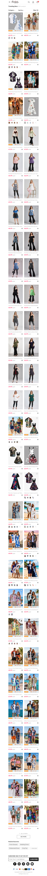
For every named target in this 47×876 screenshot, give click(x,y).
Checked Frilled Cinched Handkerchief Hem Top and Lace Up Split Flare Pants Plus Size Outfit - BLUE (15, 252)
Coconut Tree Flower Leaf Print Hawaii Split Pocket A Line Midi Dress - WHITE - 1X (31, 118)
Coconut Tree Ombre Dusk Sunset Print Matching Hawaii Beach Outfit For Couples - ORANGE (15, 118)
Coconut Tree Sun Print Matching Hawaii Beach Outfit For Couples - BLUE (31, 773)
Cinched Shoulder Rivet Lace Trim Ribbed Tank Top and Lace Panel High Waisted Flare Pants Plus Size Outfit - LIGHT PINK (15, 173)
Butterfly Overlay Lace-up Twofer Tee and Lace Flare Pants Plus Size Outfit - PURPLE (31, 173)
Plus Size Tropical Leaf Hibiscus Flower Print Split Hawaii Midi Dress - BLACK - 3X (15, 493)
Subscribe (34, 859)
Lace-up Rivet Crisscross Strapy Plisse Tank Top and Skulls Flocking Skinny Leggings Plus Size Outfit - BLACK (15, 384)
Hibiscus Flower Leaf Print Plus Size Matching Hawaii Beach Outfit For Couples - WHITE (15, 33)
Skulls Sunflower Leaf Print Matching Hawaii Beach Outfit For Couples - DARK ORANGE (31, 551)
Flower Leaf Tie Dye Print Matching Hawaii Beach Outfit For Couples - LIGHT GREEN (31, 694)
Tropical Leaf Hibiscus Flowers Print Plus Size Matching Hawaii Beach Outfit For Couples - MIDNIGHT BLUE (31, 580)
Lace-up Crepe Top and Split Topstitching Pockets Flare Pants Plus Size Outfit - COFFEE (15, 147)
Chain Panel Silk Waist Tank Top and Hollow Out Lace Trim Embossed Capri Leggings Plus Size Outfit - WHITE (31, 200)
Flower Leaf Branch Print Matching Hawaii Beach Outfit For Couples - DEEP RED (31, 639)
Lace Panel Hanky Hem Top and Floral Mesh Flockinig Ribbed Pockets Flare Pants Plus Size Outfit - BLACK (15, 305)
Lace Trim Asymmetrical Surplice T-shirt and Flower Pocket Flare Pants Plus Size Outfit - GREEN (15, 358)
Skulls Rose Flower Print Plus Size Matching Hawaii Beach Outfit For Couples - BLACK (15, 91)
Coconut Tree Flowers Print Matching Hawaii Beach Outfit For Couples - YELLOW (15, 639)
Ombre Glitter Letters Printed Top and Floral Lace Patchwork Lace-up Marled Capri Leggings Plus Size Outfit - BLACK (31, 332)
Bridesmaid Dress (14, 848)
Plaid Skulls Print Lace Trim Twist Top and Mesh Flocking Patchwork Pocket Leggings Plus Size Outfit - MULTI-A (15, 279)
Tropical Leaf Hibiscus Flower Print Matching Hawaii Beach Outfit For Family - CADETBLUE (15, 437)
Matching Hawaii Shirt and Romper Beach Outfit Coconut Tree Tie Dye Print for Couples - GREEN (15, 62)
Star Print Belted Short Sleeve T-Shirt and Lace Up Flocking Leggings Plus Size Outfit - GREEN (31, 411)
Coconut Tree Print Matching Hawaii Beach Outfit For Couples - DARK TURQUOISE (15, 826)
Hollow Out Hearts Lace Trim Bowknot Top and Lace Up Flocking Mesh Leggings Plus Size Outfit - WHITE (15, 411)
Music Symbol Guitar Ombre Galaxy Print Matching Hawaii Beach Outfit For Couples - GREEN (31, 826)
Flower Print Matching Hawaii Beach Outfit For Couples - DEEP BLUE (31, 747)
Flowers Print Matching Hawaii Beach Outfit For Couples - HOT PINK (15, 800)
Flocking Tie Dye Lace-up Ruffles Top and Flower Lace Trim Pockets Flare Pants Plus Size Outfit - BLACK (31, 252)
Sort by (20, 10)
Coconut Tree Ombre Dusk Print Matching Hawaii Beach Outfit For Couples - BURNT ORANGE (15, 668)
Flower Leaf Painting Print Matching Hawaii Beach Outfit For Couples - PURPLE (15, 609)
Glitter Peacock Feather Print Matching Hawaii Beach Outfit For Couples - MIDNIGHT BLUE (31, 721)
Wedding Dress (24, 844)
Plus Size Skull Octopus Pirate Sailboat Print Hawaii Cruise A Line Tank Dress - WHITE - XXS (31, 466)
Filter (34, 10)
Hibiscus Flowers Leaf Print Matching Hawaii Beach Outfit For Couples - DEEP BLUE (15, 522)
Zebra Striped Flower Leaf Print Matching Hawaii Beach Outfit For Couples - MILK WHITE (31, 800)
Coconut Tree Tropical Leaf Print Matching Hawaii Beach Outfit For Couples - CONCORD (15, 694)
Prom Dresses (13, 844)
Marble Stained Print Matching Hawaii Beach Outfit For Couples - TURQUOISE (31, 91)
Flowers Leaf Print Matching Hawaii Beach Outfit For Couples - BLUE (15, 721)
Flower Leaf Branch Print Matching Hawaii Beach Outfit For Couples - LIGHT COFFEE (31, 33)
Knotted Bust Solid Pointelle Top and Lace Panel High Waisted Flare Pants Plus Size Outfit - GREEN (31, 305)
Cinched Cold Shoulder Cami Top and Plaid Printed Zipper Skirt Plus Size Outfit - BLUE (15, 226)
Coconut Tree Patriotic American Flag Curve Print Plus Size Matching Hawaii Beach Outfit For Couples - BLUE (15, 580)
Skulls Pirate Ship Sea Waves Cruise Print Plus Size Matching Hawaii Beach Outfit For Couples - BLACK (31, 437)
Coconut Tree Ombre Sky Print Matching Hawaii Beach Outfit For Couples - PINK (15, 773)
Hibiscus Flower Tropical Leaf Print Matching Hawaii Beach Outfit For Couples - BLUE (15, 551)
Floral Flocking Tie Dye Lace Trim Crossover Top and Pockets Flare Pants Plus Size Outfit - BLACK (31, 279)
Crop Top (24, 848)
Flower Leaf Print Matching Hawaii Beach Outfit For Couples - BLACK (31, 668)
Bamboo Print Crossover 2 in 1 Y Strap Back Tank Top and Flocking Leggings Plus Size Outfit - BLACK (31, 384)
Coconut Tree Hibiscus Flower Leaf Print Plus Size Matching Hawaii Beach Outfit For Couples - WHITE (31, 522)
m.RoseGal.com (16, 2)
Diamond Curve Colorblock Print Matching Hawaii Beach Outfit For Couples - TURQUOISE (31, 609)
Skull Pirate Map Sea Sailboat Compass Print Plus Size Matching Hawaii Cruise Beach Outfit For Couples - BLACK (15, 466)
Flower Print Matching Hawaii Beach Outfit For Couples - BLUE (31, 62)
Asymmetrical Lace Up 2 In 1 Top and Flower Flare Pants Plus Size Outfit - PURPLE (31, 358)
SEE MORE (23, 836)
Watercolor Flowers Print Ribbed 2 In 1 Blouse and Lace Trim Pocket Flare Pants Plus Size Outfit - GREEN (31, 147)
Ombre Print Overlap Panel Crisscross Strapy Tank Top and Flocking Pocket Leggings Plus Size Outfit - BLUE (15, 200)
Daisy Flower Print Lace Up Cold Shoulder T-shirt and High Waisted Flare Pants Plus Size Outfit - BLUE (31, 226)
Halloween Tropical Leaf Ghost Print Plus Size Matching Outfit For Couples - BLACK (31, 493)
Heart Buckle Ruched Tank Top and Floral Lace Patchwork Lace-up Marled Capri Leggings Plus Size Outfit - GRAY (15, 332)
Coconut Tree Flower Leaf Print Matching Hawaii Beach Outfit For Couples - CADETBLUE (15, 747)
